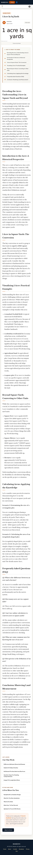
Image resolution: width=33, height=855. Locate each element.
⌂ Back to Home (8, 830)
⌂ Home (12, 2)
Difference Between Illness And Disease (14, 764)
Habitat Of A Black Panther (11, 767)
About (9, 849)
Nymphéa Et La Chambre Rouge (12, 794)
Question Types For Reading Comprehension (11, 775)
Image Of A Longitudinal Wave (12, 780)
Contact (15, 849)
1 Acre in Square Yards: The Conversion (16, 62)
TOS (17, 851)
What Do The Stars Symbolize (12, 798)
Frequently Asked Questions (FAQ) (15, 76)
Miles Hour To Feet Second (11, 805)
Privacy (27, 849)
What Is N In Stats (8, 801)
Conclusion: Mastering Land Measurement (17, 79)
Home (4, 849)
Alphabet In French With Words (12, 809)
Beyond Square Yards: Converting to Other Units (17, 69)
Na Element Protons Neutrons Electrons (14, 771)
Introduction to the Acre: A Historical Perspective (16, 58)
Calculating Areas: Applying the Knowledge (17, 73)
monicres (4, 2)
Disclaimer (21, 849)
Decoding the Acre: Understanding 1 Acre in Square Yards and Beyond (17, 53)
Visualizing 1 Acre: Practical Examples (16, 65)
